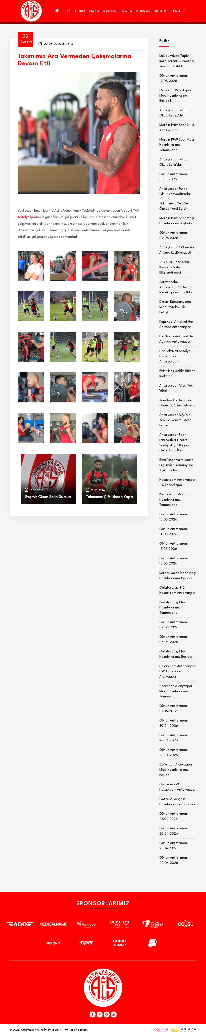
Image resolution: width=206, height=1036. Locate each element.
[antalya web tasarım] (159, 1030)
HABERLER (159, 11)
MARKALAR (110, 11)
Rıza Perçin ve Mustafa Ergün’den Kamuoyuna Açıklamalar (176, 465)
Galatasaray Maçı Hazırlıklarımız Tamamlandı (172, 607)
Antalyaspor (27, 217)
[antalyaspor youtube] (114, 1015)
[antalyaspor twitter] (100, 1015)
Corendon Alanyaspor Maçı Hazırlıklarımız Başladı (175, 770)
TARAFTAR (126, 11)
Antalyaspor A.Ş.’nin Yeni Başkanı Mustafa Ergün (175, 420)
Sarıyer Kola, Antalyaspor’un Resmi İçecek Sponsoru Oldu (175, 287)
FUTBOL (80, 11)
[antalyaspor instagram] (107, 1015)
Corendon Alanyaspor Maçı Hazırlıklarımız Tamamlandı (175, 691)
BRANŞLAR (143, 11)
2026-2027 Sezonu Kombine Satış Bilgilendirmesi (174, 267)
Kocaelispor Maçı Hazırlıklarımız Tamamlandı (172, 500)
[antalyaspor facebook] (93, 1015)
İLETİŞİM (174, 11)
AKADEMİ (94, 11)
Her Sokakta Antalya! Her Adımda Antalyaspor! (175, 356)
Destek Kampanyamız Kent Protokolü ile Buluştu (175, 307)
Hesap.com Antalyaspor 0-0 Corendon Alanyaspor (177, 671)
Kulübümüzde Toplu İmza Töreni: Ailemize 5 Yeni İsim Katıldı (176, 61)
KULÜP (68, 11)
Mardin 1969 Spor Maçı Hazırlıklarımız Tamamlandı (176, 145)
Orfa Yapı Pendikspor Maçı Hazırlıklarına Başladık (175, 96)
